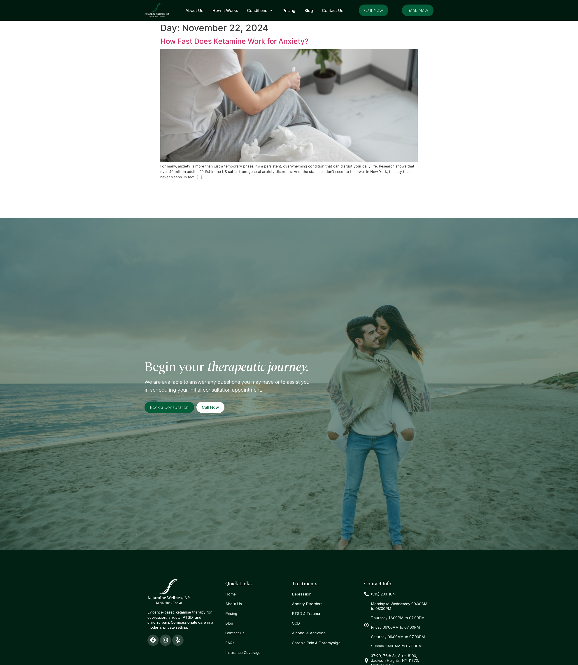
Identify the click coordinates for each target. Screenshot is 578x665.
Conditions (257, 10)
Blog (308, 10)
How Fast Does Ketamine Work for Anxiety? (234, 41)
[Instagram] (165, 640)
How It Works (225, 10)
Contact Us (332, 10)
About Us (194, 10)
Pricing (288, 10)
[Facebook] (153, 640)
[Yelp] (178, 640)
